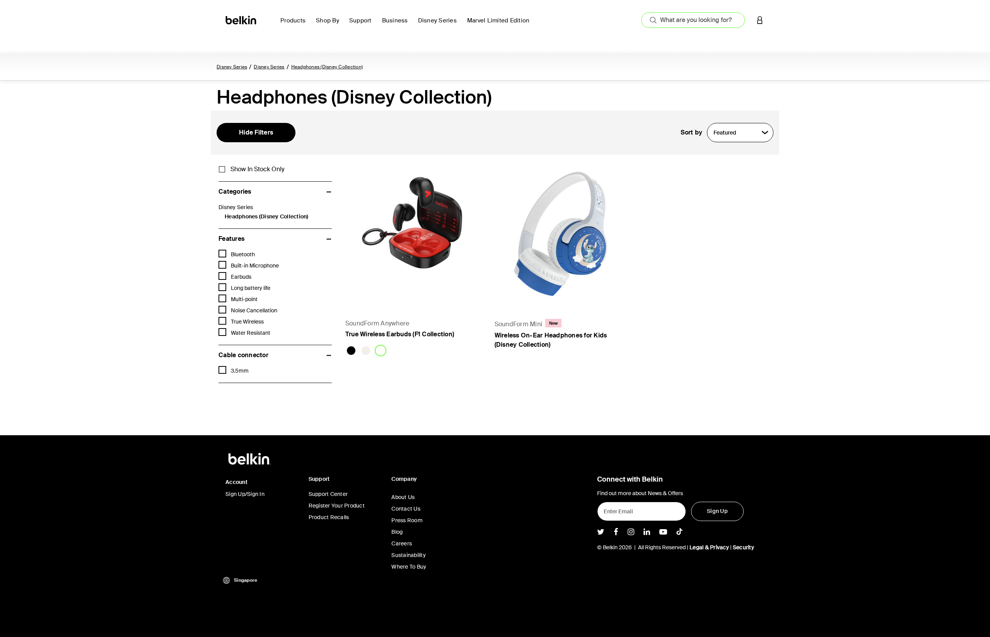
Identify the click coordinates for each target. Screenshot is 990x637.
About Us (403, 497)
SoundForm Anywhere (377, 323)
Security (743, 547)
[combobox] (693, 20)
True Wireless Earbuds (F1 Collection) (399, 334)
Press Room (407, 520)
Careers (401, 543)
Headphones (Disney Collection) (327, 67)
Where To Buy (408, 566)
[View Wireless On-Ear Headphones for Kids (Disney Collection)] (561, 233)
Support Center (328, 494)
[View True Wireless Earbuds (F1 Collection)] (412, 233)
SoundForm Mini (519, 324)
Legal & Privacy (709, 547)
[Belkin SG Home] (241, 19)
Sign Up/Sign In (245, 494)
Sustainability (408, 555)
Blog (397, 531)
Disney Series (232, 67)
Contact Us (405, 508)
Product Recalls (329, 517)
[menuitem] (295, 24)
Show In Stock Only (257, 169)
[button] (760, 20)
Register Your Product (337, 505)
